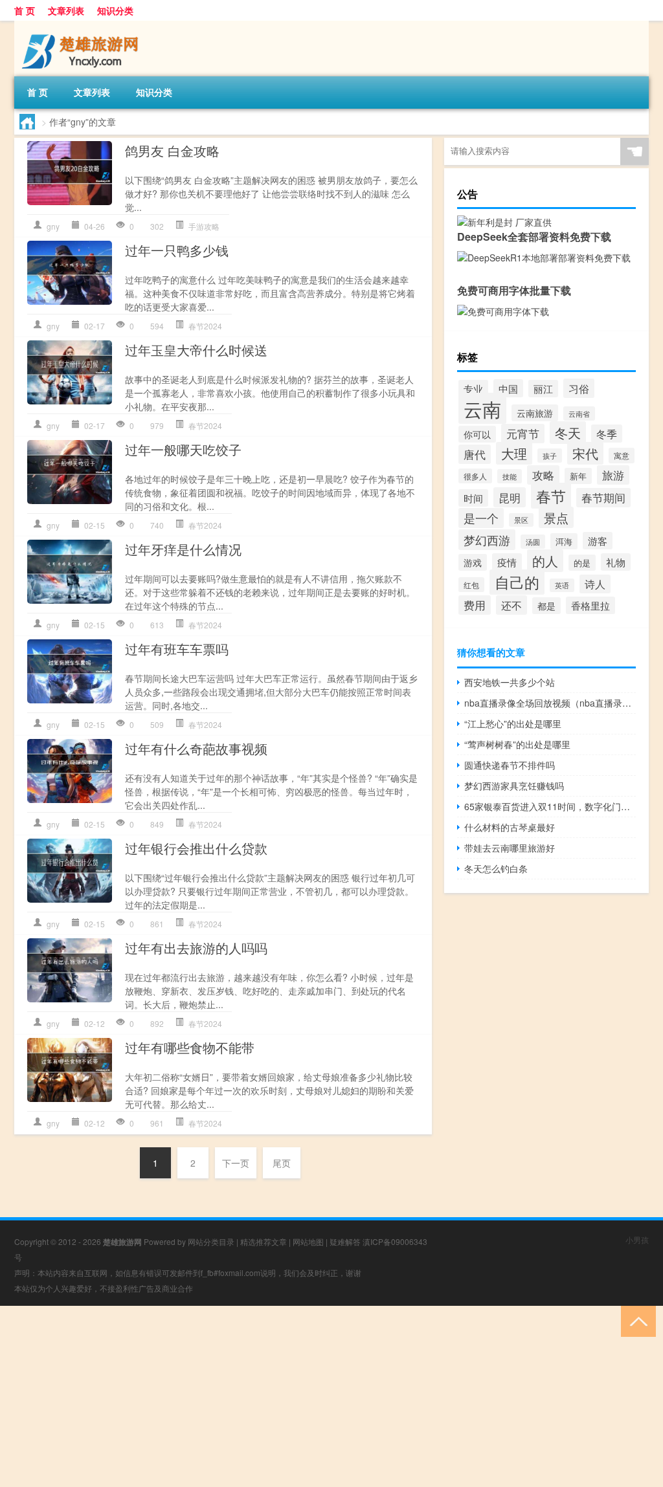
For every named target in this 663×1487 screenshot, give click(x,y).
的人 (545, 560)
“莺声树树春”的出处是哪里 (517, 744)
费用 (475, 605)
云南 (482, 408)
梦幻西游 (487, 539)
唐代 (475, 454)
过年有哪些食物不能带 (189, 1047)
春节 (551, 496)
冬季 (606, 433)
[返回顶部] (635, 1320)
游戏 (473, 562)
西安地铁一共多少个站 (509, 682)
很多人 (475, 475)
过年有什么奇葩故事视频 (196, 748)
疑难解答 (345, 1241)
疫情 (507, 562)
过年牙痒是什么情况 (183, 549)
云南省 (579, 413)
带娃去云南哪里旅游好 (509, 847)
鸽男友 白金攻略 (172, 150)
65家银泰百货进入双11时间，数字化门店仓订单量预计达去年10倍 (550, 806)
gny (53, 226)
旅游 (613, 475)
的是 (582, 562)
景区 (521, 520)
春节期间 (603, 497)
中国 (508, 388)
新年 (578, 476)
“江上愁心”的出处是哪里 (512, 723)
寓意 (621, 455)
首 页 (24, 10)
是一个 (481, 518)
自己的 (517, 582)
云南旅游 (535, 412)
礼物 (615, 562)
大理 (514, 453)
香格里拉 (590, 605)
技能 (509, 476)
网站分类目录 (211, 1241)
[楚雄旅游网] (82, 25)
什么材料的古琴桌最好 (509, 827)
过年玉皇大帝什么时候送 (196, 349)
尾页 (282, 1162)
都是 (546, 605)
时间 (473, 498)
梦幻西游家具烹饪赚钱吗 (514, 785)
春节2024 (205, 325)
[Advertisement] (331, 1396)
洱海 (564, 541)
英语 (562, 585)
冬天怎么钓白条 (496, 868)
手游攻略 (203, 226)
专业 (473, 388)
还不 (511, 605)
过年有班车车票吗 (177, 648)
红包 (471, 584)
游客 (597, 540)
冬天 (568, 432)
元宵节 (522, 433)
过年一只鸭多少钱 (177, 250)
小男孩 (637, 1239)
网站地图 (308, 1241)
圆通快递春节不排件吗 (509, 764)
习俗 (578, 388)
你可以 (477, 434)
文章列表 (66, 10)
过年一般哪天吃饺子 (183, 449)
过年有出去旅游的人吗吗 (196, 947)
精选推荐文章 (263, 1241)
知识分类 (115, 10)
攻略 (543, 475)
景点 (556, 517)
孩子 (550, 455)
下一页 (235, 1162)
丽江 (543, 388)
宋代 (585, 453)
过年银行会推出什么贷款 (196, 848)
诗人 (595, 584)
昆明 (510, 497)
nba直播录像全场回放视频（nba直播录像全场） (550, 702)
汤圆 (533, 541)
